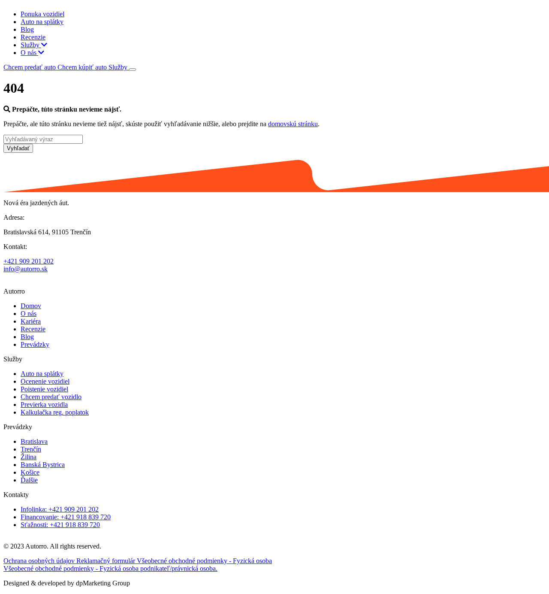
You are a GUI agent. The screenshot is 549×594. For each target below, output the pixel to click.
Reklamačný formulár (106, 560)
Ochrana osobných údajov (39, 560)
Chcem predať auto (30, 67)
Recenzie (33, 37)
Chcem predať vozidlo (51, 396)
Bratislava (34, 441)
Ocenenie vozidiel (45, 381)
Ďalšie (29, 480)
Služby (31, 44)
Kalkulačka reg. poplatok (55, 412)
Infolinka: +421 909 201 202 (60, 509)
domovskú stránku (293, 123)
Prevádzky (35, 344)
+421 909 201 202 (28, 261)
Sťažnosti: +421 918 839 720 (60, 524)
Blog (27, 29)
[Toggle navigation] (132, 69)
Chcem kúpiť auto (83, 67)
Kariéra (31, 321)
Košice (30, 472)
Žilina (28, 457)
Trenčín (31, 449)
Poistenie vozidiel (44, 389)
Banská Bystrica (43, 464)
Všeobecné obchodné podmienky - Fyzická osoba (204, 560)
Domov (31, 305)
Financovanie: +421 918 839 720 (66, 517)
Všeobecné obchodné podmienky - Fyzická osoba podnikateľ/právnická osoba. (110, 568)
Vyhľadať (18, 148)
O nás (29, 52)
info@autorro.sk (25, 269)
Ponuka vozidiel (42, 14)
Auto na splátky (42, 21)
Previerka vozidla (44, 404)
